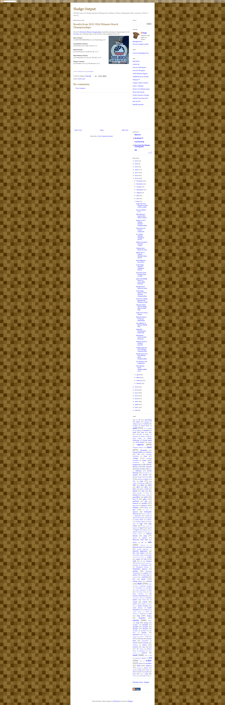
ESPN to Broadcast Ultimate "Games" (141, 244)
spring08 (145, 625)
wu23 (140, 672)
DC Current (147, 467)
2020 (136, 164)
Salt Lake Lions (141, 592)
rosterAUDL (138, 588)
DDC (150, 469)
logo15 (137, 530)
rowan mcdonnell (140, 590)
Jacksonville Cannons (138, 517)
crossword (136, 462)
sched (145, 602)
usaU (83, 79)
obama (138, 559)
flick (143, 491)
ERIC (134, 481)
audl (135, 428)
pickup (135, 571)
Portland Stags (145, 575)
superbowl (136, 634)
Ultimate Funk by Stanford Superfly (141, 343)
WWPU (134, 675)
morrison (149, 547)
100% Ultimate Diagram (140, 73)
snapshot (142, 618)
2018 (136, 170)
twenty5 (135, 647)
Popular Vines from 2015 (140, 98)
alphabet (146, 422)
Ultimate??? (136, 80)
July (137, 195)
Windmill (139, 668)
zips (148, 675)
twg (143, 647)
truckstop (145, 643)
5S (139, 420)
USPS (146, 655)
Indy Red (149, 513)
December (139, 181)
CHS (138, 454)
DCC (143, 469)
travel (135, 643)
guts (146, 501)
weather (148, 663)
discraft (145, 475)
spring (146, 623)
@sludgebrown (137, 41)
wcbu (140, 663)
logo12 (135, 528)
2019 (136, 167)
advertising (148, 420)
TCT (134, 638)
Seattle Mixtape (137, 607)
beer (150, 432)
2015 (136, 178)
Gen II (135, 499)
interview (138, 516)
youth (143, 675)
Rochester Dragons (146, 586)
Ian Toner (146, 509)
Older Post (125, 130)
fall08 (142, 485)
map (145, 536)
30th (134, 420)
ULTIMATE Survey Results (141, 76)
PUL (134, 579)
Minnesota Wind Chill (140, 540)
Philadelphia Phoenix (142, 567)
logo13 (142, 528)
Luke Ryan (147, 532)
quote (143, 579)
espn (141, 481)
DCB (137, 469)
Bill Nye (139, 434)
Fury (148, 495)
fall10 (138, 487)
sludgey (149, 616)
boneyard (135, 436)
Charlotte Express (138, 447)
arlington (135, 425)
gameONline (136, 497)
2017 (136, 172)
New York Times (139, 557)
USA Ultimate (80, 71)
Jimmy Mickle (139, 519)
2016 (136, 175)
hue (134, 510)
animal (146, 424)
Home (102, 130)
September (140, 190)
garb (146, 497)
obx (145, 559)
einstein (139, 479)
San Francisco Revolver (138, 597)
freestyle (143, 495)
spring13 (135, 630)
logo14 (150, 528)
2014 (136, 387)
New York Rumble (146, 555)
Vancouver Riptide (140, 658)
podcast (146, 573)
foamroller (139, 493)
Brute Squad (140, 442)
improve (135, 512)
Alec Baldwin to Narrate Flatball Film (141, 325)
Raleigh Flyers (137, 581)
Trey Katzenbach (90, 71)
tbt (147, 636)
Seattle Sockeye (137, 611)
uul (151, 655)
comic (144, 460)
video (140, 661)
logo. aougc (146, 526)
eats (150, 477)
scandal (135, 602)
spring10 (145, 627)
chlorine (149, 452)
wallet (149, 661)
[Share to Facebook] (104, 76)
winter (146, 668)
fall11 (146, 487)
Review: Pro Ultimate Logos (141, 89)
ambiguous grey (137, 424)
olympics (149, 561)
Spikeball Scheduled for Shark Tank (141, 331)
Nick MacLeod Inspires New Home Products (141, 216)
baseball (146, 430)
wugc (146, 674)
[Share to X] (102, 76)
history (144, 505)
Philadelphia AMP (146, 565)
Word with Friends (138, 92)
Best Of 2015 (137, 101)
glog (144, 499)
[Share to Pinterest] (106, 76)
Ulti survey (140, 649)
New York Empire (139, 553)
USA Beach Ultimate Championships (90, 32)
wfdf (138, 666)
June (138, 198)
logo (141, 524)
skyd (150, 613)
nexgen (149, 557)
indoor (143, 513)
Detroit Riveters (146, 473)
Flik (136, 150)
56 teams (76, 34)
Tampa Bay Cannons (138, 636)
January (139, 383)
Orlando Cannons (145, 563)
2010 (136, 398)
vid (150, 658)
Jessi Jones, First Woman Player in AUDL (141, 274)
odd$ (134, 561)
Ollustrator (116, 701)
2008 (136, 404)
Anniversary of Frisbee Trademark (140, 230)
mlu (150, 542)
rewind (149, 581)
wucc (134, 674)
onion (137, 563)
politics (135, 575)
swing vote (146, 634)
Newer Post (78, 130)
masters (144, 538)
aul (144, 428)
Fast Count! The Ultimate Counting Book (142, 146)
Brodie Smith (147, 440)
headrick (135, 503)
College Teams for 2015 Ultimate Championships (141, 349)
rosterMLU (148, 588)
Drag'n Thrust (142, 477)
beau (142, 432)
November (139, 184)
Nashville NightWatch (140, 551)
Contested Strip (139, 142)
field (147, 489)
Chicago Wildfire (138, 452)
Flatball (135, 491)
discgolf (135, 475)
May (137, 201)
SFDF (147, 611)
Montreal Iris (144, 545)
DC (145, 464)
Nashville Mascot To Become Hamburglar (141, 318)
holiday (135, 507)
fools (147, 493)
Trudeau (135, 645)
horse (146, 507)
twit (150, 647)
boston (143, 436)
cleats (145, 456)
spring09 (135, 627)
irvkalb (147, 515)
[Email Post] (95, 76)
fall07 (134, 485)
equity (146, 479)
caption (140, 444)
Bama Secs (138, 135)
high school (136, 505)
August (138, 192)
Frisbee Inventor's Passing (141, 95)
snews (136, 620)
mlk (142, 542)
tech (142, 638)
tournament (145, 640)
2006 (136, 410)
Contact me (136, 64)
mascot (135, 538)
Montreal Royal (137, 547)
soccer (150, 620)
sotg (137, 623)
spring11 (135, 628)
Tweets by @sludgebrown (141, 53)
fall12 (134, 489)
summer (144, 632)
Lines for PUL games (139, 70)
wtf (134, 672)
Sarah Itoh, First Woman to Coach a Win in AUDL (142, 205)
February (139, 380)
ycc (139, 675)
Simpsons (143, 613)
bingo (147, 434)
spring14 (143, 630)
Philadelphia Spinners (140, 569)
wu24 (147, 672)
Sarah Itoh (145, 599)
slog (138, 616)
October (139, 187)
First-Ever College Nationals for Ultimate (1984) (142, 300)
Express (141, 483)
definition (139, 471)
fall (147, 483)
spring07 (135, 624)
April (138, 375)
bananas (139, 430)
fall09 (150, 485)
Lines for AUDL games (139, 67)
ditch (134, 477)
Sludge (145, 33)
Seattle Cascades (143, 606)
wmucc (147, 670)
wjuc (140, 670)
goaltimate (136, 501)
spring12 (145, 628)
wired (134, 670)
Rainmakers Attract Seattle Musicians (141, 337)
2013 (136, 390)
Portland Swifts (136, 577)
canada (150, 442)
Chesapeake (143, 450)
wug (141, 674)
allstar (138, 422)
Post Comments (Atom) (106, 136)
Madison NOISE (137, 533)
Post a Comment (80, 88)
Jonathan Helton (140, 521)
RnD (139, 584)
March (138, 377)
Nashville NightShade (143, 549)
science (135, 604)
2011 (136, 396)
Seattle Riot (146, 609)
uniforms (144, 653)
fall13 (141, 489)
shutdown (135, 613)
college (135, 458)
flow (150, 491)
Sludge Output (84, 9)
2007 (136, 407)
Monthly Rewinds (138, 104)
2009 (136, 401)
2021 (136, 161)
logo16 (145, 530)
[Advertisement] (101, 110)
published (145, 577)
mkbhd (135, 542)
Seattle (143, 604)
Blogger (130, 701)
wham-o (149, 666)
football (135, 495)
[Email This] (99, 76)
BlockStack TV (139, 138)
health (144, 503)
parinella (135, 565)
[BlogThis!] (101, 76)
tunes (144, 645)
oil (141, 561)
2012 (136, 393)
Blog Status (136, 61)
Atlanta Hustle (145, 425)
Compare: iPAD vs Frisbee (140, 83)
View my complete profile (141, 44)
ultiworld (141, 651)
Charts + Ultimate (138, 86)
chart (149, 447)
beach (79, 79)
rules (150, 590)
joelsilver (149, 519)
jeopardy (149, 517)
